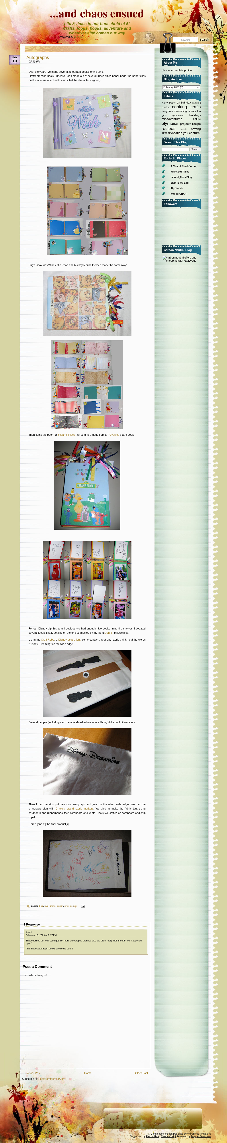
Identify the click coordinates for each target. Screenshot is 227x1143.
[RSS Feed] (148, 39)
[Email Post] (82, 906)
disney (60, 906)
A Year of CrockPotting (184, 166)
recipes (169, 128)
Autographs (37, 57)
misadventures (172, 119)
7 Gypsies (113, 434)
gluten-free (178, 115)
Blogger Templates (201, 1136)
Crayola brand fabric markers (74, 808)
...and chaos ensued (97, 12)
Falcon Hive (152, 1136)
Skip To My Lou (180, 182)
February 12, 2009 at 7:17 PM (41, 935)
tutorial (166, 133)
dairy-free (167, 111)
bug (47, 906)
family (192, 111)
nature (197, 119)
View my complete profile (177, 70)
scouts (183, 129)
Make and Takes (180, 171)
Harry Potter (169, 102)
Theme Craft (167, 1136)
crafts (52, 906)
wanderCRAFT (179, 193)
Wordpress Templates (199, 1133)
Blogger (78, 37)
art (178, 102)
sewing (196, 129)
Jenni (108, 632)
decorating (180, 111)
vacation (176, 133)
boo (41, 906)
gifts (164, 115)
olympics (170, 123)
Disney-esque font (69, 639)
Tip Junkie (177, 188)
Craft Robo (47, 639)
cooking (179, 106)
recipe (196, 123)
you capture (191, 133)
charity (165, 107)
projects (68, 906)
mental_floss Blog (181, 177)
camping (196, 103)
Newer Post (33, 1073)
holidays (195, 115)
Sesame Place (66, 434)
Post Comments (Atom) (52, 1078)
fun (199, 111)
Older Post (141, 1073)
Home (88, 1073)
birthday (186, 102)
